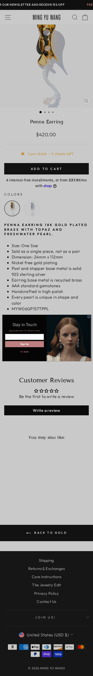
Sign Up (24, 344)
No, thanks (24, 351)
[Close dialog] (89, 317)
